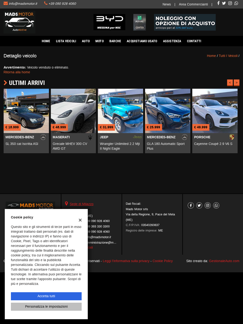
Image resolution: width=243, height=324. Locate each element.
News (167, 4)
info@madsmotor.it (23, 3)
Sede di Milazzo (81, 204)
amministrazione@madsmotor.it (106, 243)
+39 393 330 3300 (97, 226)
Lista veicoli (66, 41)
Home (46, 41)
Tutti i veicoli (228, 56)
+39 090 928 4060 (62, 3)
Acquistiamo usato (142, 41)
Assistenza (172, 41)
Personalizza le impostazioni (46, 306)
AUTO (86, 41)
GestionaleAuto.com (224, 261)
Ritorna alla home (17, 72)
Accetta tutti (46, 296)
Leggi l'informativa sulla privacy (126, 261)
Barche (115, 41)
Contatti (194, 41)
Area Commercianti (193, 4)
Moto (99, 41)
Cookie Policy (163, 261)
